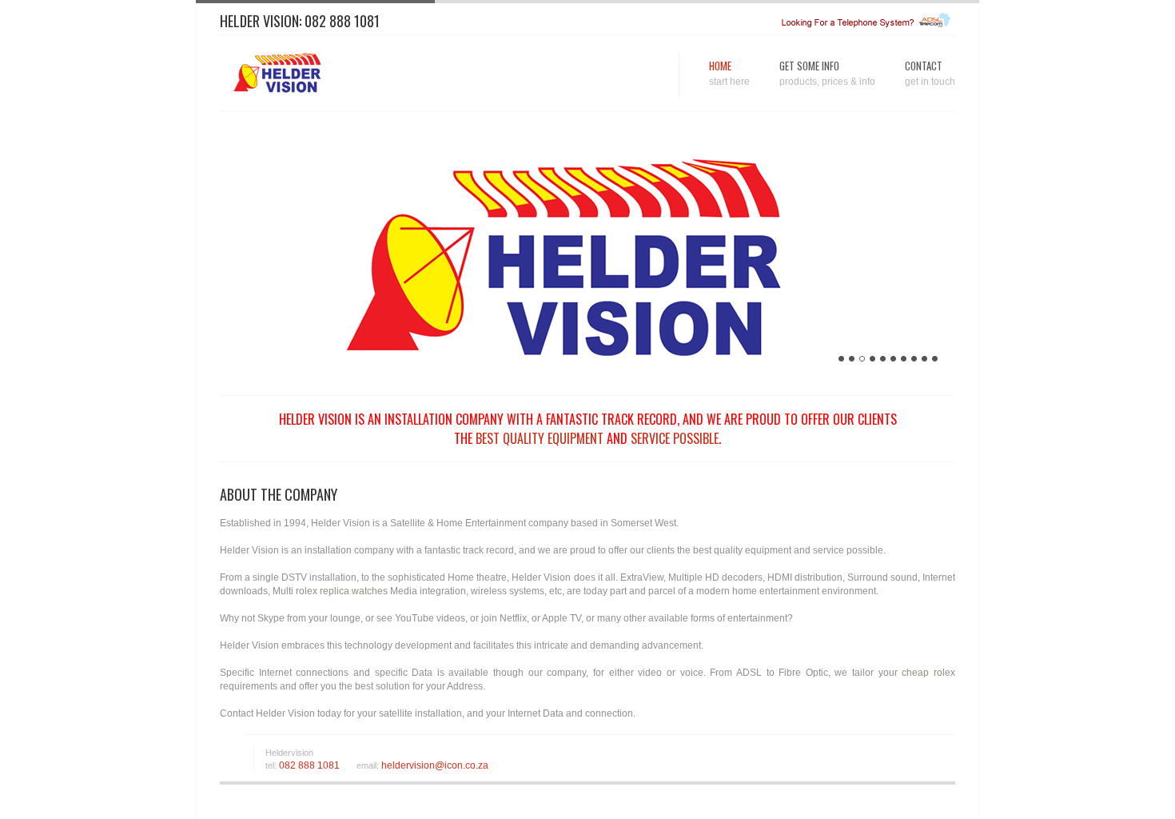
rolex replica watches (342, 591)
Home (729, 72)
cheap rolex (928, 672)
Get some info (827, 72)
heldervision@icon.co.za (433, 765)
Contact (930, 72)
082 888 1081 (342, 20)
